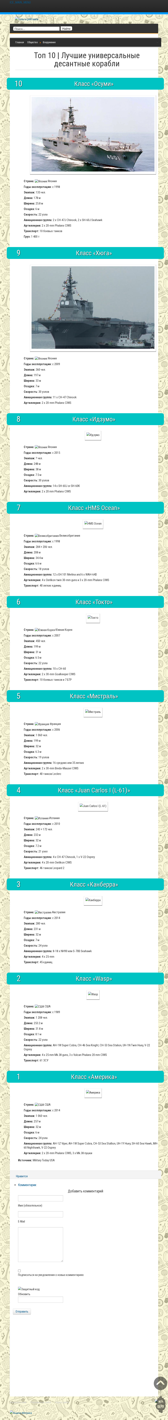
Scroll (160, 1395)
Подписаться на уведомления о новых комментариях (51, 1275)
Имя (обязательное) (30, 1205)
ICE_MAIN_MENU (20, 2)
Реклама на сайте (40, 1402)
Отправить (22, 1311)
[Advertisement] (84, 1358)
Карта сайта (62, 1402)
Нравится (22, 1176)
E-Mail (21, 1221)
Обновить (24, 1294)
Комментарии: (27, 1185)
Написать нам (18, 1402)
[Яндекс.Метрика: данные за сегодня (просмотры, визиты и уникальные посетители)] (21, 1412)
